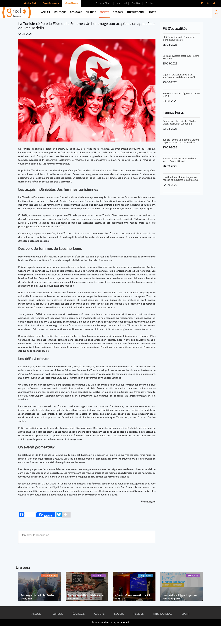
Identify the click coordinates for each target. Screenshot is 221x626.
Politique (60, 12)
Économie (76, 12)
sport (152, 12)
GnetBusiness (51, 3)
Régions (118, 12)
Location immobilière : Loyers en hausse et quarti (180, 597)
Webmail (122, 3)
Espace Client (104, 3)
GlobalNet (30, 3)
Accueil (45, 12)
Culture (91, 12)
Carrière (136, 3)
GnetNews (71, 3)
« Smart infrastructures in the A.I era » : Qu (132, 597)
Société (104, 12)
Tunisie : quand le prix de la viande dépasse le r (86, 597)
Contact (150, 3)
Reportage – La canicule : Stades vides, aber (37, 597)
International (136, 12)
